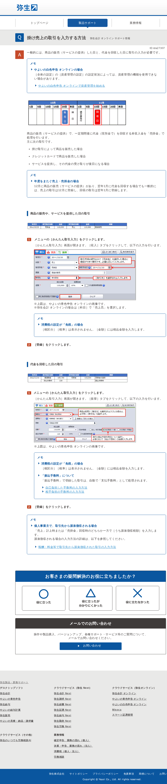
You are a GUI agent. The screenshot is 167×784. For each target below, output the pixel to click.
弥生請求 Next (62, 699)
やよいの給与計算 (10, 710)
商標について (146, 773)
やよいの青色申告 (10, 699)
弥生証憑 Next (62, 710)
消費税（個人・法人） (67, 751)
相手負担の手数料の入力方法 (64, 491)
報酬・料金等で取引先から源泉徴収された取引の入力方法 (77, 547)
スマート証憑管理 (122, 714)
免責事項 (129, 773)
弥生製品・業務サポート (14, 682)
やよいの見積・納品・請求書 (17, 721)
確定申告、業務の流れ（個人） (72, 740)
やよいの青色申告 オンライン (129, 699)
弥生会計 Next (62, 693)
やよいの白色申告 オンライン (129, 704)
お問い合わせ (92, 645)
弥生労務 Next (62, 726)
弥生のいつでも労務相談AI (15, 740)
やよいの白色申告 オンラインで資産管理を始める (71, 85)
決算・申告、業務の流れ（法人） (73, 745)
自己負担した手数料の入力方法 (66, 487)
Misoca (116, 709)
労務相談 (59, 756)
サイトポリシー (78, 773)
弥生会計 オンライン (124, 693)
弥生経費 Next (62, 704)
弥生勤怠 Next (62, 721)
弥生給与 (5, 704)
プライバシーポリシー (106, 773)
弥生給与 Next (62, 715)
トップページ (39, 22)
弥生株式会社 (57, 773)
